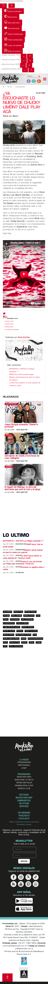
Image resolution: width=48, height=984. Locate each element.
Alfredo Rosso (30, 612)
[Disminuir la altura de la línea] (23, 65)
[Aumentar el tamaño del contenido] (30, 56)
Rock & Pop (14, 642)
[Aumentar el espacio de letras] (31, 70)
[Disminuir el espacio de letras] (25, 70)
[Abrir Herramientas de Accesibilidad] (7, 977)
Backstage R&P (11, 404)
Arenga (6, 615)
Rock (5, 642)
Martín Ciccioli (8, 631)
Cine (38, 615)
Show (31, 642)
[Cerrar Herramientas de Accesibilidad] (11, 5)
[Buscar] (39, 75)
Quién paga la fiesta (11, 638)
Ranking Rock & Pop (24, 786)
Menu (44, 79)
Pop (34, 635)
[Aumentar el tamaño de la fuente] (30, 60)
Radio (23, 638)
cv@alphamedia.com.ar (24, 949)
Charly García (9, 327)
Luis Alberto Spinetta (12, 329)
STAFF (24, 768)
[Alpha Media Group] (24, 973)
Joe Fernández (27, 619)
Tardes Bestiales (24, 783)
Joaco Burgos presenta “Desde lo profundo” (21, 426)
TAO (5, 646)
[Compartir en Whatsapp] (6, 317)
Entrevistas (14, 619)
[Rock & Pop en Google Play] (24, 900)
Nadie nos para (31, 631)
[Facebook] (4, 317)
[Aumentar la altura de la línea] (29, 65)
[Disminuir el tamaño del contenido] (24, 56)
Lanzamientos (8, 623)
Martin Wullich (27, 627)
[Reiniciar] (3, 5)
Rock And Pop (24, 337)
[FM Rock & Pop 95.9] (9, 79)
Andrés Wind (9, 324)
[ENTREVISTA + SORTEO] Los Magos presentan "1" (23, 541)
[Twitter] (4, 314)
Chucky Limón (9, 321)
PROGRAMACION (24, 762)
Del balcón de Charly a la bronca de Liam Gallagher (22, 457)
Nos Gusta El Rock (23, 635)
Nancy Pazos (8, 635)
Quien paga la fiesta (24, 780)
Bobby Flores (29, 615)
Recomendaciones (35, 638)
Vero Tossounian (15, 646)
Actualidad (7, 612)
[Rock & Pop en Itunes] (24, 908)
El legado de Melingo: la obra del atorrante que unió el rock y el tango (22, 488)
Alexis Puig (18, 612)
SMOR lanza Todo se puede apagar (21, 374)
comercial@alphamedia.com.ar (15, 946)
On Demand (20, 572)
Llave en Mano (22, 623)
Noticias (9, 435)
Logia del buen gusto (11, 627)
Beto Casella (16, 615)
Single (38, 642)
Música (20, 631)
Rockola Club (24, 788)
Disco (5, 619)
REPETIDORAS (24, 765)
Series (24, 642)
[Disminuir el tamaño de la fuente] (24, 60)
